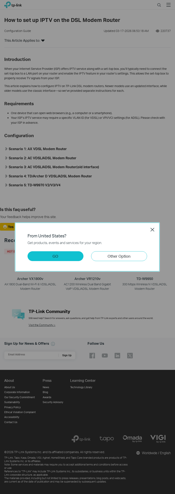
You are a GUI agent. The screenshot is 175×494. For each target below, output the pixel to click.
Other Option (119, 256)
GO (55, 256)
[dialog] (87, 247)
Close (152, 229)
